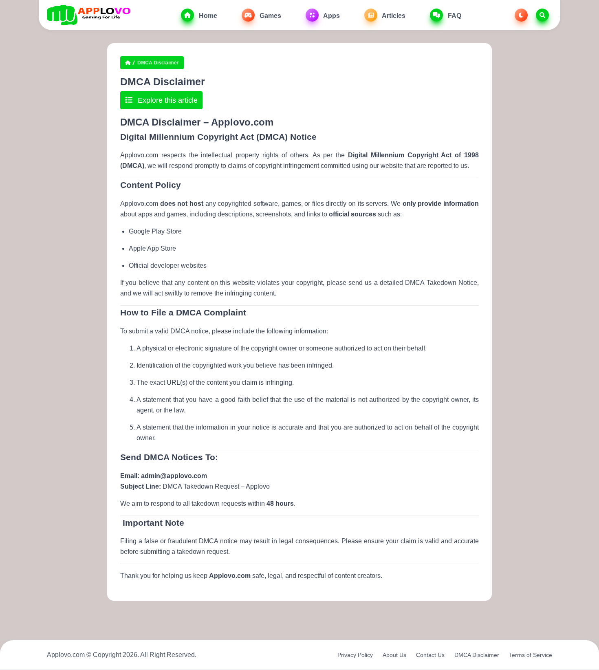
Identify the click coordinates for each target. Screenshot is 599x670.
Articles (393, 15)
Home (207, 15)
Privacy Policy (355, 655)
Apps (331, 15)
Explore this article (167, 100)
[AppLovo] (88, 15)
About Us (394, 655)
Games (269, 15)
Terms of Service (530, 655)
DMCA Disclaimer (476, 655)
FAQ (453, 15)
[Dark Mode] (521, 15)
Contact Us (430, 655)
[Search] (542, 15)
